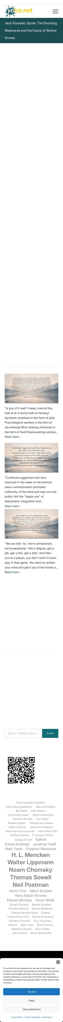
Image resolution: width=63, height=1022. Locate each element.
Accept (31, 991)
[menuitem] (53, 11)
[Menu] (53, 11)
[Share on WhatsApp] (27, 277)
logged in (28, 624)
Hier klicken (22, 212)
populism (46, 254)
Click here (46, 205)
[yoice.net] (26, 11)
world (26, 254)
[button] (58, 962)
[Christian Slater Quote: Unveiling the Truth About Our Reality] (31, 388)
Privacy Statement (33, 1017)
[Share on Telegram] (36, 277)
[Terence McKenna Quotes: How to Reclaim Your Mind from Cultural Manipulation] (31, 524)
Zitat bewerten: (31, 231)
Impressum (47, 1017)
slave (35, 254)
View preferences (31, 1009)
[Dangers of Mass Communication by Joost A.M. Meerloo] (31, 458)
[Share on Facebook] (18, 277)
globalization (13, 254)
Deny (31, 1000)
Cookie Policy (17, 1017)
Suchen (50, 733)
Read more (12, 436)
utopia (46, 250)
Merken (11, 197)
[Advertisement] (31, 688)
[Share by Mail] (44, 277)
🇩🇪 (36, 205)
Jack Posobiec (15, 112)
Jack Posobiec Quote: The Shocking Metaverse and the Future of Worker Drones (31, 30)
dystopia (34, 250)
